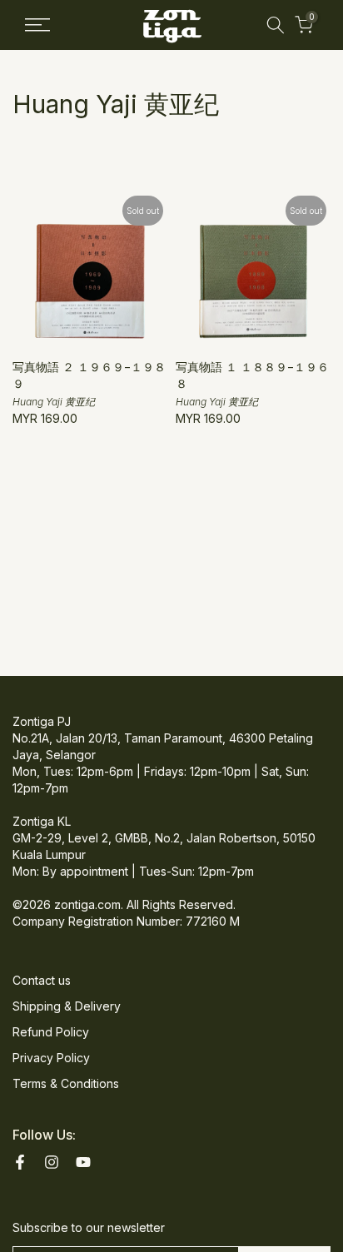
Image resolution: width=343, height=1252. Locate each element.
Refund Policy (50, 1032)
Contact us (41, 980)
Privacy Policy (51, 1058)
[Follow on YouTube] (83, 1162)
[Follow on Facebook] (19, 1162)
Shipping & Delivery (66, 1006)
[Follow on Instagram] (51, 1162)
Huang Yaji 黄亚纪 (53, 401)
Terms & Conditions (65, 1083)
